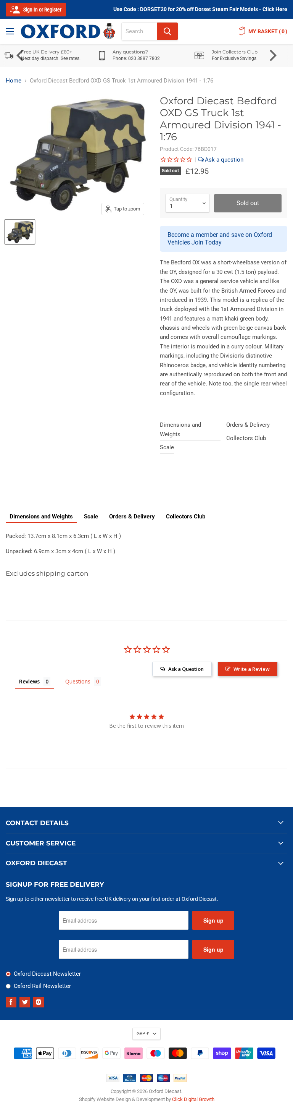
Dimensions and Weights (180, 429)
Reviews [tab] (29, 681)
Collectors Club (246, 438)
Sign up (213, 920)
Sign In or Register (41, 9)
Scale (167, 447)
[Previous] (21, 55)
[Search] (167, 31)
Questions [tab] (77, 681)
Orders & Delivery (248, 424)
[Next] (272, 55)
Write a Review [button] (251, 668)
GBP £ (143, 1033)
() (267, 31)
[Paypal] (180, 1080)
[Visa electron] (129, 1080)
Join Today (207, 242)
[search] (139, 31)
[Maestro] (163, 1080)
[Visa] (112, 1080)
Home (13, 81)
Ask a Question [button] (186, 668)
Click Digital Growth (193, 1099)
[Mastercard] (146, 1080)
